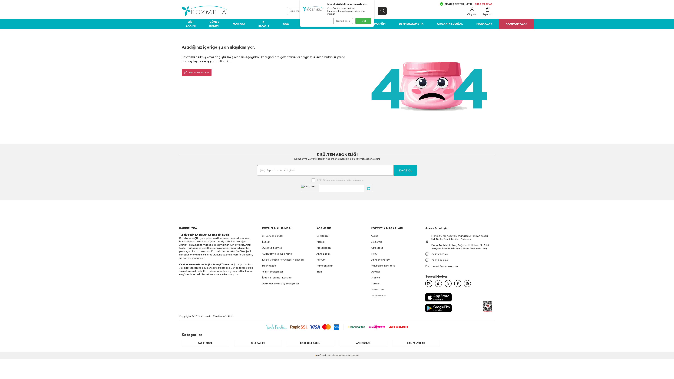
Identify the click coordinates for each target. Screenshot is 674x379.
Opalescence (378, 295)
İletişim (266, 241)
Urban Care (377, 289)
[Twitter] (448, 283)
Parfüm (380, 23)
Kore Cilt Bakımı (310, 343)
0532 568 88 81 (440, 260)
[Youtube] (467, 283)
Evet (363, 20)
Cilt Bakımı (191, 23)
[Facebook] (457, 283)
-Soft (318, 355)
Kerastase (377, 247)
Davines (375, 271)
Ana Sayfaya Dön (198, 72)
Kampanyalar (324, 265)
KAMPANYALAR (516, 23)
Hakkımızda (269, 265)
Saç (286, 23)
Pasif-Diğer (205, 343)
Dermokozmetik (411, 23)
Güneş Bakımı (214, 23)
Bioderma (376, 241)
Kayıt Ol (405, 170)
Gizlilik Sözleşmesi (272, 271)
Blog (319, 271)
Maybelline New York (383, 265)
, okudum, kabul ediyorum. (340, 180)
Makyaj (239, 23)
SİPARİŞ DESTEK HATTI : (468, 4)
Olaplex (375, 277)
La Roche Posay (380, 259)
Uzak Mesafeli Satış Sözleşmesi (280, 283)
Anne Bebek (323, 253)
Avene (374, 235)
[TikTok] (438, 283)
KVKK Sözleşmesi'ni (326, 180)
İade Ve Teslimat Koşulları (277, 277)
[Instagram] (428, 283)
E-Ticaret (326, 355)
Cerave (375, 283)
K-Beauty (264, 23)
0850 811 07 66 (440, 254)
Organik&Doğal (450, 23)
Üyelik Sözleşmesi (272, 247)
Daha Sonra (343, 20)
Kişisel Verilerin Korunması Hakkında (283, 259)
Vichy (374, 253)
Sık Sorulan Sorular (272, 235)
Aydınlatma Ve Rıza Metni (277, 253)
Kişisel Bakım (324, 247)
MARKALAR (484, 23)
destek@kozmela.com (445, 266)
